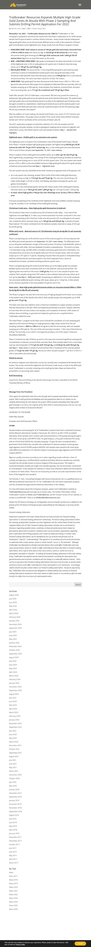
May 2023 (13, 705)
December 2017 (15, 837)
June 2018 (13, 822)
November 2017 (15, 841)
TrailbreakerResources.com (19, 492)
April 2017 (13, 859)
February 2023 (14, 716)
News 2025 (13, 905)
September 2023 (15, 690)
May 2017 (13, 855)
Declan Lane (15, 28)
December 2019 (15, 793)
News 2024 (13, 902)
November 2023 (15, 687)
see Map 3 (26, 215)
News (35, 28)
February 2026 (14, 617)
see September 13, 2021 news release (46, 150)
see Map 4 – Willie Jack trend (29, 277)
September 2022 (15, 727)
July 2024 (12, 661)
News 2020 (13, 887)
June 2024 (13, 665)
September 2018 (15, 811)
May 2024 (13, 668)
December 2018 (15, 804)
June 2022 (13, 734)
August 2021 (14, 756)
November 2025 (15, 624)
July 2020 (12, 782)
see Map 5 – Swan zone (18, 348)
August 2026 (14, 595)
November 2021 (15, 745)
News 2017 (13, 876)
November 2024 (15, 646)
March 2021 (13, 771)
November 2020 (15, 775)
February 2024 (14, 679)
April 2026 (13, 610)
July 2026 (12, 599)
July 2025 (12, 632)
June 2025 (13, 635)
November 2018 (15, 808)
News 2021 (42, 28)
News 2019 (13, 883)
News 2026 (13, 909)
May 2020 (13, 786)
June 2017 (13, 852)
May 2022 (13, 738)
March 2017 (13, 863)
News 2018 (13, 880)
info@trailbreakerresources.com (48, 497)
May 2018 (13, 826)
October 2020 (14, 778)
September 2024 (15, 654)
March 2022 (13, 742)
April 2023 (13, 709)
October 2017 (14, 844)
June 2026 (13, 602)
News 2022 (13, 894)
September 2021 (15, 753)
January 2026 (14, 621)
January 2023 (14, 720)
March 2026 (13, 613)
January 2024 (14, 683)
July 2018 (12, 819)
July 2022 (12, 731)
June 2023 (13, 701)
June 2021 (13, 764)
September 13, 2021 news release (50, 241)
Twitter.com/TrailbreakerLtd (38, 495)
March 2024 (13, 676)
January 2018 (14, 833)
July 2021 (12, 760)
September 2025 (15, 628)
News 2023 (13, 898)
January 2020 (14, 789)
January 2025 (14, 643)
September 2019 (15, 797)
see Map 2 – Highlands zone (43, 166)
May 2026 (13, 606)
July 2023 (12, 698)
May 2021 (13, 767)
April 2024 (13, 672)
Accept (80, 943)
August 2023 (14, 694)
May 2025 (13, 639)
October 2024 (14, 650)
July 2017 (12, 848)
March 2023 (13, 712)
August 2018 (14, 815)
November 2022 (15, 723)
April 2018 (13, 830)
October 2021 (14, 749)
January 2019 (14, 800)
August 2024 (14, 657)
